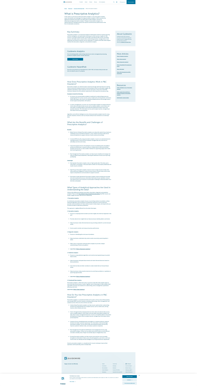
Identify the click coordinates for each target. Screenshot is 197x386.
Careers (103, 363)
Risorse (95, 2)
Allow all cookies (130, 376)
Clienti (86, 2)
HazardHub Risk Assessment (117, 372)
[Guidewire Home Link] (72, 358)
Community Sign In (129, 365)
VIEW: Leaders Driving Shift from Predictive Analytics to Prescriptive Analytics (123, 93)
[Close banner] (139, 375)
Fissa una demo (131, 2)
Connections (104, 365)
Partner (90, 2)
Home (65, 8)
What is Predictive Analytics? (83, 276)
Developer (114, 365)
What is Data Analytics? (79, 289)
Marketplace (104, 372)
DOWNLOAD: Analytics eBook (123, 97)
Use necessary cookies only (130, 383)
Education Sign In (128, 367)
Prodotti (81, 2)
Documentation (104, 367)
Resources (70, 8)
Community (115, 363)
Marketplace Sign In (129, 369)
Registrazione (123, 2)
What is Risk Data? (120, 69)
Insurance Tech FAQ (116, 369)
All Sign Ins (129, 363)
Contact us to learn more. (126, 42)
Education (114, 367)
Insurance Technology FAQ (79, 8)
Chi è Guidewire (102, 2)
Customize (129, 379)
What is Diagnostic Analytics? (83, 249)
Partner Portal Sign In (129, 372)
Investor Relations (105, 369)
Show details (72, 381)
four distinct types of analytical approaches (89, 194)
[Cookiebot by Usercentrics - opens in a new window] (62, 384)
